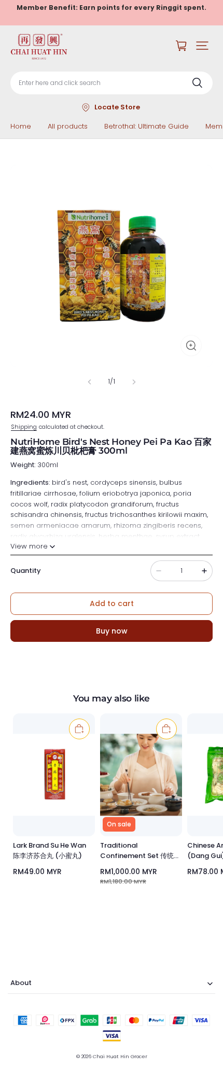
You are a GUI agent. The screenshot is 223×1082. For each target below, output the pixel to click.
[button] (202, 45)
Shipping (24, 427)
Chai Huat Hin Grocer (120, 1056)
